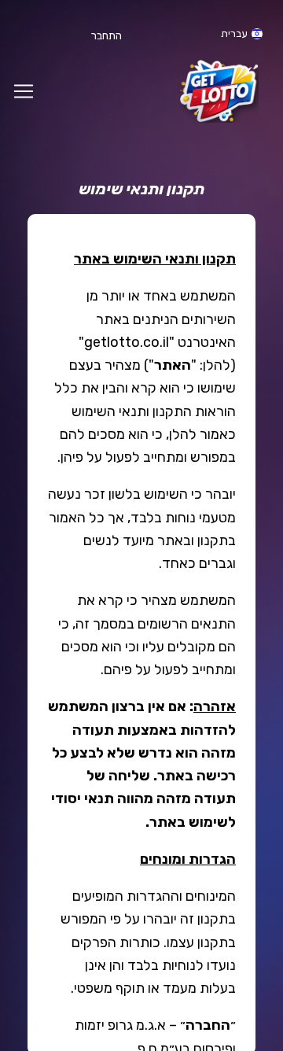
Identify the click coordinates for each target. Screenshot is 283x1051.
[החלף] (23, 91)
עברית (234, 33)
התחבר (106, 35)
